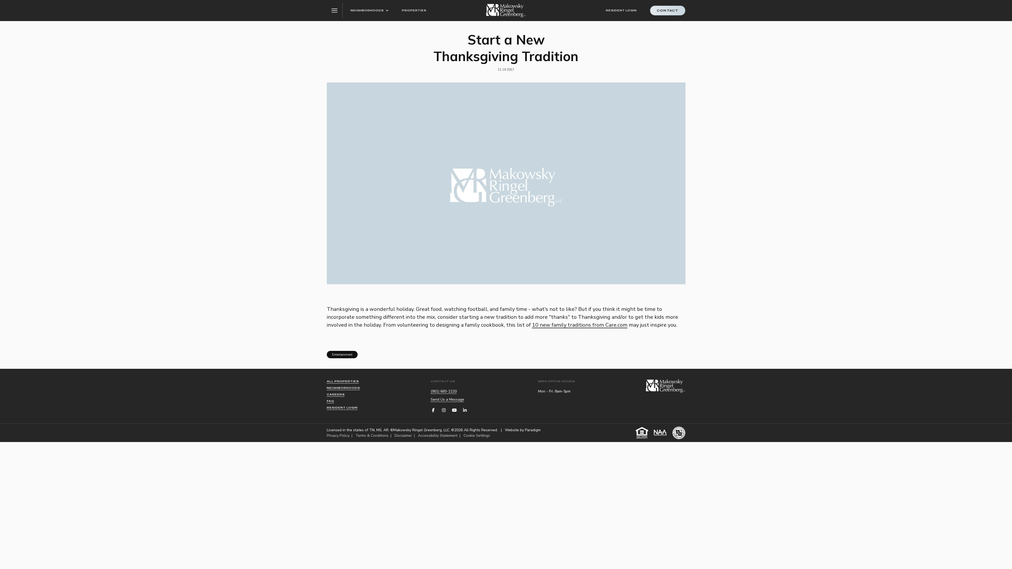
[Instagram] (443, 410)
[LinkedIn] (465, 410)
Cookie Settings (477, 435)
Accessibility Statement (438, 435)
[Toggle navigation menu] (335, 10)
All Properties (343, 381)
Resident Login (621, 10)
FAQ (330, 401)
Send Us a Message (447, 399)
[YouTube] (454, 410)
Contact (667, 10)
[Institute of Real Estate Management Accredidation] (678, 432)
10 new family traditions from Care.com (579, 324)
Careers (336, 394)
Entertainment (342, 354)
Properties (414, 10)
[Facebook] (433, 410)
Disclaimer (403, 435)
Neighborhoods (367, 10)
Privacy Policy (338, 435)
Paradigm (533, 430)
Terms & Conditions (372, 435)
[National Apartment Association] (660, 432)
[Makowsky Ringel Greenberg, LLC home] (506, 10)
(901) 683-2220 (444, 391)
